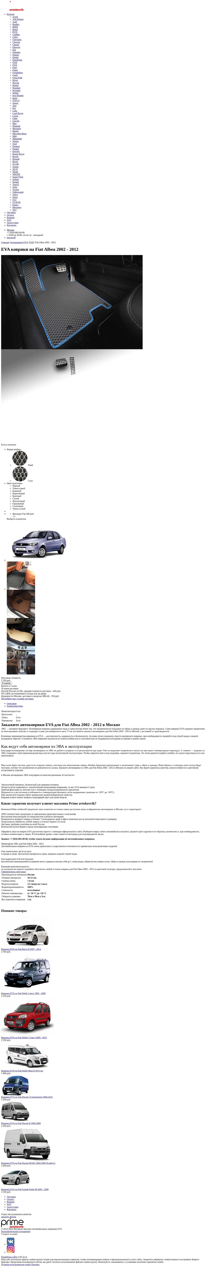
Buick (15, 29)
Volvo (15, 194)
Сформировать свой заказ (13, 871)
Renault (15, 159)
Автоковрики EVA (19, 242)
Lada (14, 111)
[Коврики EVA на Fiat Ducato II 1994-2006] (15, 1121)
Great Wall (17, 78)
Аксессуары (12, 222)
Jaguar (15, 103)
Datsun (15, 55)
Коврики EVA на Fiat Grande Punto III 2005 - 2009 (25, 1189)
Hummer (16, 88)
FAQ (9, 220)
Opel (14, 144)
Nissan (15, 141)
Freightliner (17, 72)
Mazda (15, 131)
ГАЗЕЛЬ (16, 202)
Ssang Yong (17, 177)
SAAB (15, 164)
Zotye (15, 197)
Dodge (15, 57)
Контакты (11, 225)
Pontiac (15, 149)
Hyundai (16, 90)
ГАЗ (14, 200)
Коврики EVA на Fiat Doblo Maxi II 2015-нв (22, 1071)
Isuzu (14, 98)
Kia (14, 108)
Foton (15, 70)
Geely (15, 75)
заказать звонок (8, 1217)
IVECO (16, 100)
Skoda (15, 172)
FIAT (14, 65)
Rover (15, 161)
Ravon (15, 156)
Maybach (16, 128)
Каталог (11, 14)
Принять (35, 1264)
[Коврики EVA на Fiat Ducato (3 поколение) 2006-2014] (15, 1095)
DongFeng (17, 60)
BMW (15, 27)
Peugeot (16, 146)
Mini (14, 136)
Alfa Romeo (17, 19)
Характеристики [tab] (15, 706)
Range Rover (18, 154)
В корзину (6, 683)
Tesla (14, 187)
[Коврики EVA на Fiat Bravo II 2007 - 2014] (27, 947)
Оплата (10, 215)
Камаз (15, 205)
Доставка (11, 212)
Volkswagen (17, 192)
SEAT (15, 169)
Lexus (15, 116)
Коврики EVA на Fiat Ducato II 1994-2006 (21, 1123)
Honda (15, 85)
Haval (15, 80)
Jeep (14, 106)
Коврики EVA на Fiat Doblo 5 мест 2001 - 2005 (23, 993)
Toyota (15, 189)
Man (14, 123)
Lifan (14, 118)
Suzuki (15, 182)
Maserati (16, 126)
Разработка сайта (9, 1257)
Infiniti (15, 93)
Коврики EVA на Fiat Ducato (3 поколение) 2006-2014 (27, 1097)
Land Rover (17, 113)
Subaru (15, 179)
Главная (5, 242)
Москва (10, 230)
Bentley (15, 24)
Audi (14, 22)
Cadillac (16, 34)
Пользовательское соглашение (15, 1231)
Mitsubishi (17, 139)
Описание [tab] (12, 703)
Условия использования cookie (16, 1264)
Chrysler (16, 42)
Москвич (16, 207)
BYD (14, 32)
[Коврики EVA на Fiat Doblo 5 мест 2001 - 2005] (27, 991)
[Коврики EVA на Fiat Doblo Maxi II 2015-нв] (27, 1069)
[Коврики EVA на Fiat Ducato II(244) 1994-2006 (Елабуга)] (27, 1161)
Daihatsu (16, 52)
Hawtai (15, 83)
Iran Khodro (17, 95)
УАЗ (14, 210)
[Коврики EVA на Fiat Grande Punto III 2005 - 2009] (15, 1187)
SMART (16, 174)
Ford (14, 67)
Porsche (16, 151)
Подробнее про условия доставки (17, 698)
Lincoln (15, 121)
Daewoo (16, 47)
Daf (14, 50)
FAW (14, 62)
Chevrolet (17, 39)
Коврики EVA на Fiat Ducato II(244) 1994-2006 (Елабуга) (28, 1163)
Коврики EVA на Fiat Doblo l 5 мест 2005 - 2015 (24, 1037)
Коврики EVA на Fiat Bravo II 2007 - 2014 (21, 949)
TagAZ (15, 184)
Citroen (15, 44)
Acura (15, 17)
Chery (15, 37)
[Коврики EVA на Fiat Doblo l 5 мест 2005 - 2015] (27, 1035)
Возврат (11, 217)
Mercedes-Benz (19, 133)
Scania (15, 167)
